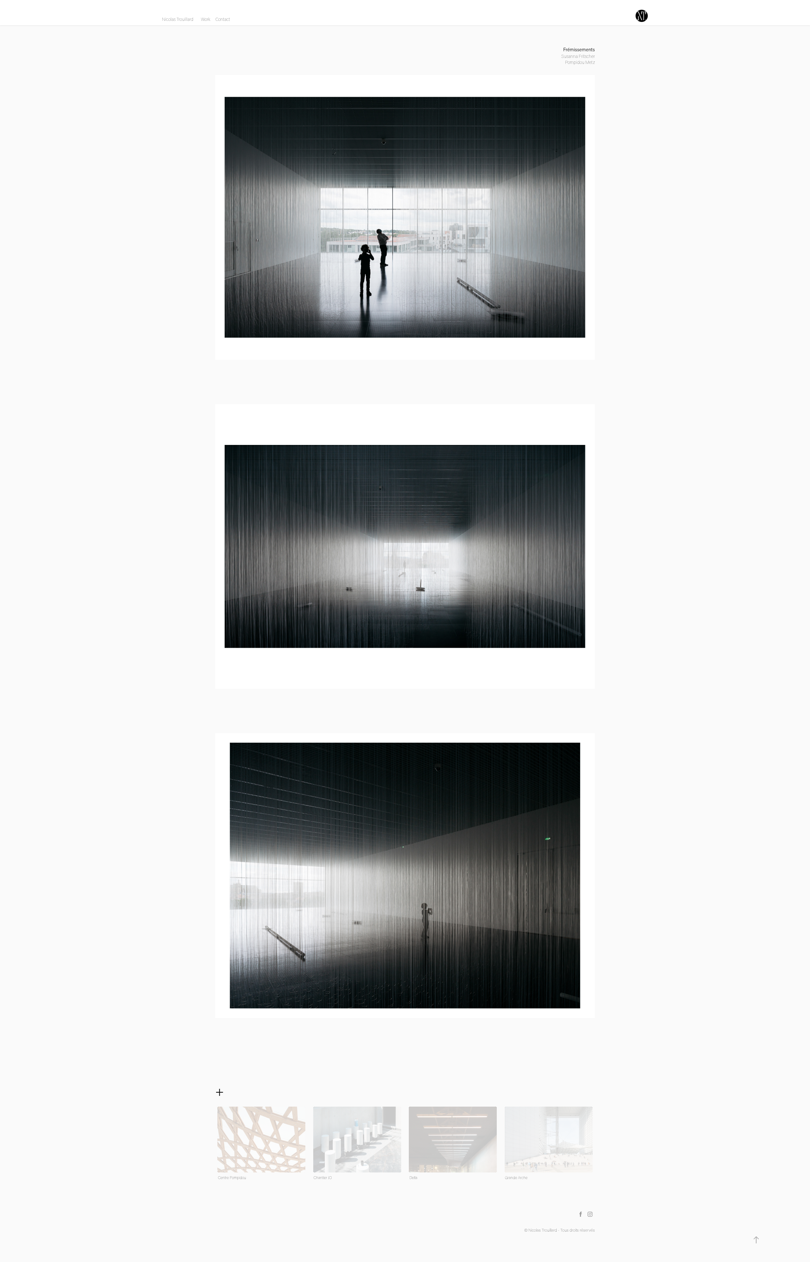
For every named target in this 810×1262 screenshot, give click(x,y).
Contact (222, 19)
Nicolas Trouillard (177, 19)
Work (205, 19)
